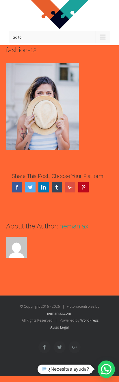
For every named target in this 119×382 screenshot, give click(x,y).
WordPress (89, 320)
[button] (106, 369)
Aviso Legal (59, 327)
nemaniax (74, 226)
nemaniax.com (59, 313)
